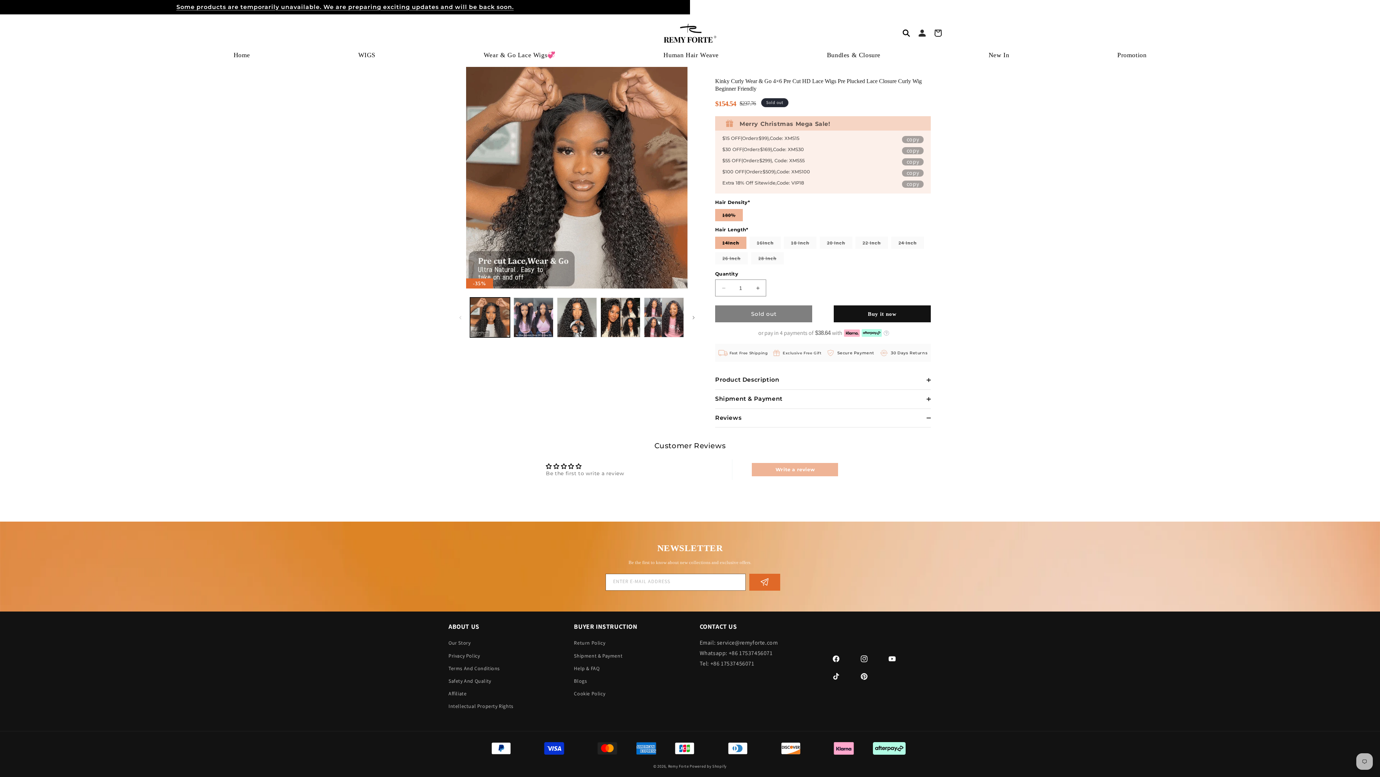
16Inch (769, 244)
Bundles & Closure (853, 55)
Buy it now (882, 314)
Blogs (580, 681)
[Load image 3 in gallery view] (577, 317)
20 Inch (839, 244)
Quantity (726, 274)
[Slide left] (460, 318)
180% (732, 216)
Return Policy (589, 643)
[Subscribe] (764, 582)
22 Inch (875, 244)
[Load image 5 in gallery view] (664, 317)
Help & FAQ (586, 668)
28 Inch (771, 259)
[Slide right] (694, 318)
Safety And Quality (469, 681)
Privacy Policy (464, 656)
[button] (906, 33)
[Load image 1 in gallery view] (490, 317)
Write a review (795, 469)
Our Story (459, 643)
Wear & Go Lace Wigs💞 (520, 55)
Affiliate (457, 693)
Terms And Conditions (474, 668)
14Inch (734, 244)
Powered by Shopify (708, 766)
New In (999, 55)
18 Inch (803, 244)
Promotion (1131, 55)
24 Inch (911, 244)
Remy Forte (678, 766)
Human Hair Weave (691, 55)
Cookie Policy (589, 693)
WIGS (367, 55)
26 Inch (735, 259)
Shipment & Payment (598, 656)
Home (242, 55)
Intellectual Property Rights (481, 706)
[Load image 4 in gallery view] (620, 317)
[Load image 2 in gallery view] (533, 317)
